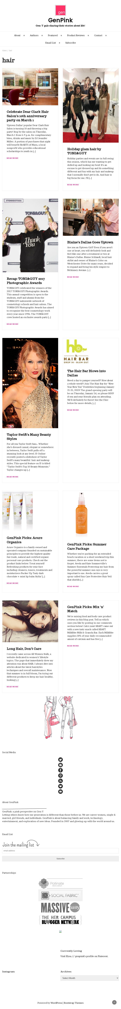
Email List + (52, 42)
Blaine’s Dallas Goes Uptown (90, 242)
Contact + (100, 35)
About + (19, 35)
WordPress (56, 1002)
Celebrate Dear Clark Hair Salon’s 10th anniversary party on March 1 (28, 116)
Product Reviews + (78, 35)
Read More (12, 158)
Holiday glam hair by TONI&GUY (84, 151)
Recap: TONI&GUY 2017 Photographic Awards (26, 281)
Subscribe (70, 42)
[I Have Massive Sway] (60, 907)
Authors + (36, 35)
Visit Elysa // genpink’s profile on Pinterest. (84, 956)
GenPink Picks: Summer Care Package (87, 546)
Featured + (55, 35)
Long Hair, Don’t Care (24, 649)
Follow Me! (32, 978)
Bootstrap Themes (74, 1002)
